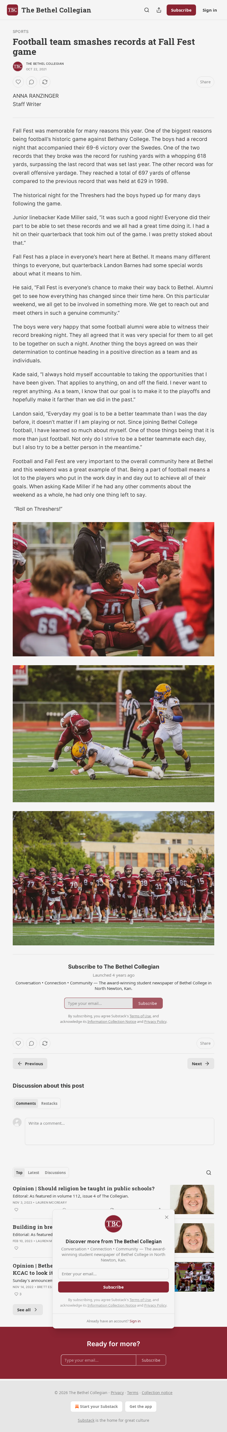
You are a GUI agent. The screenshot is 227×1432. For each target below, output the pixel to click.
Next (197, 1063)
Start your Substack (99, 1406)
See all (24, 1309)
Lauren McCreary (51, 1202)
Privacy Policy (155, 1305)
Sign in (210, 10)
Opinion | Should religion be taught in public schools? (83, 1188)
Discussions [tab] (55, 1172)
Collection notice (157, 1392)
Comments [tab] (26, 1103)
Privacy (117, 1392)
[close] (166, 1217)
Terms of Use (140, 1299)
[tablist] (37, 1103)
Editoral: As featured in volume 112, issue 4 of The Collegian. (71, 1196)
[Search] (146, 10)
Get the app (141, 1406)
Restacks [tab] (49, 1103)
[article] (113, 1200)
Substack (86, 1420)
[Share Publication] (158, 10)
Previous (34, 1063)
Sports (21, 31)
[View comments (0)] (31, 81)
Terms (132, 1392)
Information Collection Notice (111, 1305)
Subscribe (181, 10)
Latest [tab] (33, 1172)
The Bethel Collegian (45, 64)
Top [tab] (19, 1172)
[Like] (18, 81)
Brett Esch (46, 1287)
